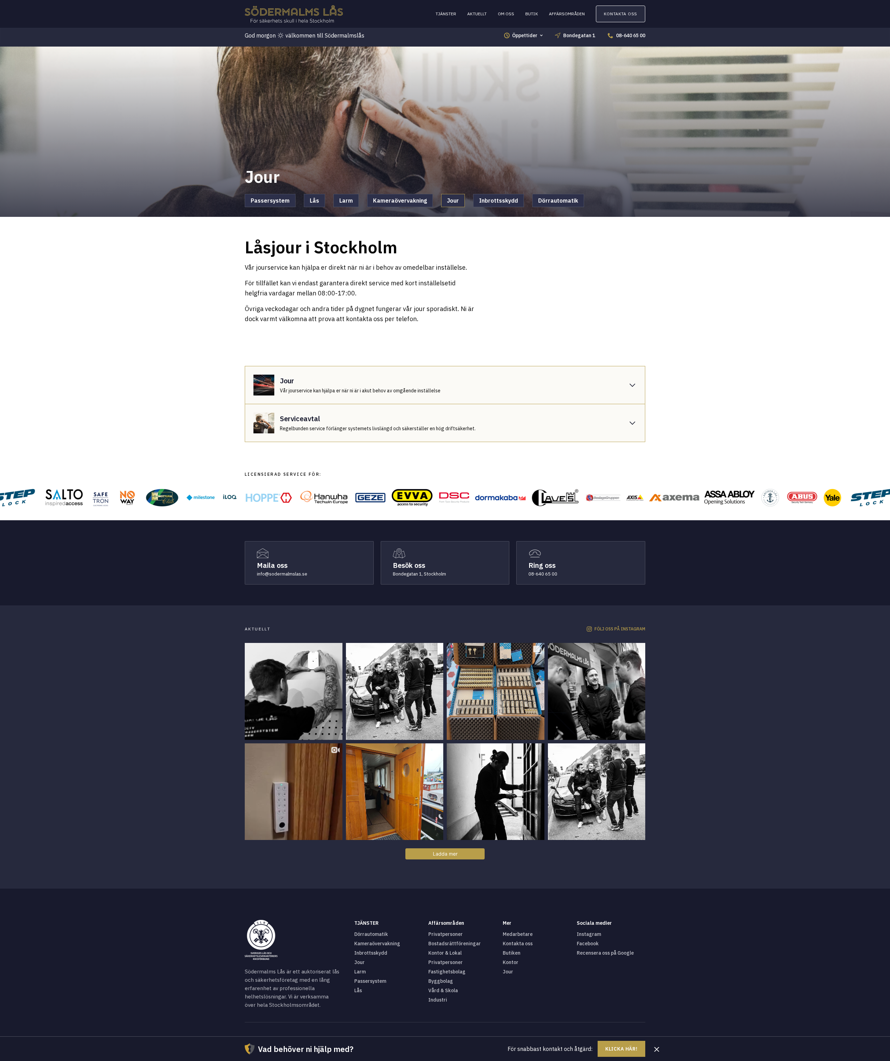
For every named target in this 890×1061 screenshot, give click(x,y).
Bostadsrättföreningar (454, 943)
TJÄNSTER (366, 923)
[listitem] (270, 200)
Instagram (589, 934)
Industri (437, 1000)
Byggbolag (440, 981)
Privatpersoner (445, 934)
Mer (507, 923)
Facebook (588, 943)
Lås (358, 990)
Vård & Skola (443, 990)
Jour (359, 962)
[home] (294, 14)
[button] (446, 14)
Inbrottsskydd (370, 953)
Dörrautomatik (371, 934)
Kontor (510, 962)
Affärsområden (446, 923)
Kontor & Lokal (445, 953)
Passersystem (370, 981)
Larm (360, 972)
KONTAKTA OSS (620, 13)
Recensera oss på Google (605, 953)
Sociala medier (594, 923)
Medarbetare (518, 934)
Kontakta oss (518, 943)
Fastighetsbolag (447, 972)
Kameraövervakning (377, 943)
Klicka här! (621, 1049)
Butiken (511, 953)
